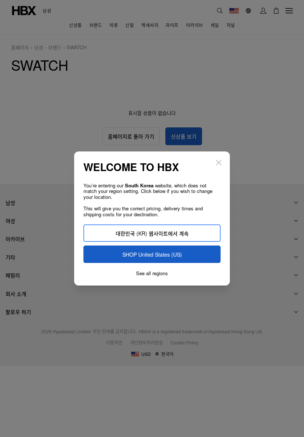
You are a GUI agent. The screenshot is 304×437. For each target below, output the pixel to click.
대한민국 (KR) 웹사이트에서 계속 (152, 233)
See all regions (152, 273)
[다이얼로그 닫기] (218, 162)
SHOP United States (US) (152, 254)
